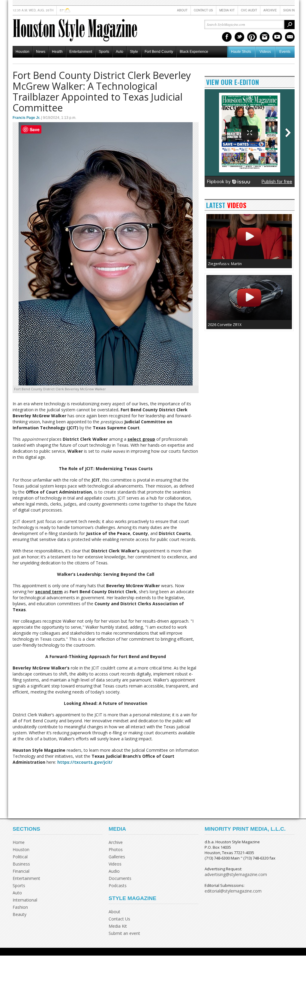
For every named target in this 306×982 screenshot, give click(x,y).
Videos (265, 52)
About (182, 10)
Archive (270, 10)
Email (290, 37)
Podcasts (118, 885)
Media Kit (227, 10)
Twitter (239, 37)
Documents (120, 878)
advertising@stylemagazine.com (236, 874)
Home (19, 842)
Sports (104, 52)
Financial (21, 871)
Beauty (19, 914)
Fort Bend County (159, 52)
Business (21, 864)
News (40, 52)
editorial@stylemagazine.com (233, 891)
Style (134, 52)
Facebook (227, 37)
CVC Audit (249, 10)
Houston (22, 52)
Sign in (289, 10)
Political (20, 857)
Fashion (20, 907)
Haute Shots (241, 52)
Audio (114, 871)
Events (284, 52)
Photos (116, 849)
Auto (119, 52)
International (25, 900)
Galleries (117, 857)
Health (57, 52)
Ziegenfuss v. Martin (225, 263)
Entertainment (80, 52)
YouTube (277, 37)
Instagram (264, 37)
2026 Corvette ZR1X (225, 324)
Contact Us (203, 10)
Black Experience (194, 52)
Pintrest (252, 37)
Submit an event (124, 933)
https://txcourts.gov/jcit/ (84, 762)
